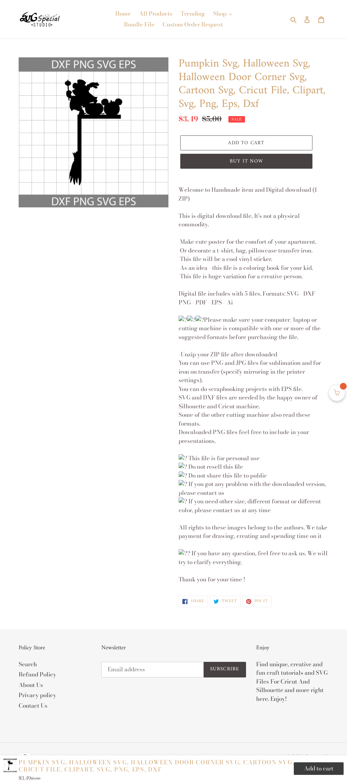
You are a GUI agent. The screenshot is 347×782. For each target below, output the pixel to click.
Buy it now (246, 161)
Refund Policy (37, 674)
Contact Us (33, 705)
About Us (31, 685)
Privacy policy (37, 695)
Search (28, 664)
